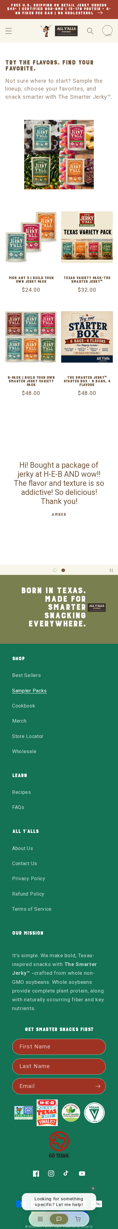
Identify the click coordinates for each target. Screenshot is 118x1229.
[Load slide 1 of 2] (55, 570)
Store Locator (28, 736)
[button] (8, 31)
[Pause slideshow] (111, 570)
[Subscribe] (98, 1086)
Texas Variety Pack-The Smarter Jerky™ (87, 280)
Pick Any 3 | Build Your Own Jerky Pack (31, 280)
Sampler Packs (29, 691)
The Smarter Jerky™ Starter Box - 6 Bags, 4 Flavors (87, 381)
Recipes (21, 792)
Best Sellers (26, 675)
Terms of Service (32, 909)
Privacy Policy (28, 878)
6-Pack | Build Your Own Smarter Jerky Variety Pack (31, 381)
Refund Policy (28, 894)
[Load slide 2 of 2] (63, 570)
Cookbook (23, 706)
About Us (22, 848)
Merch (19, 721)
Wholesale (24, 751)
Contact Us (24, 863)
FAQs (18, 807)
